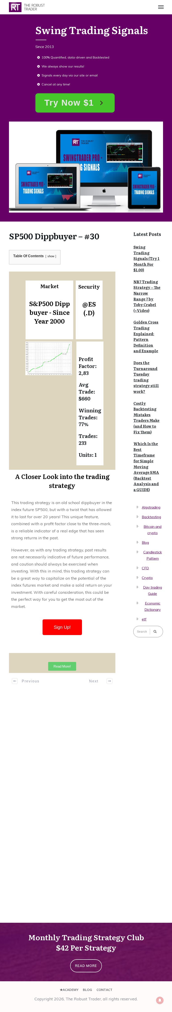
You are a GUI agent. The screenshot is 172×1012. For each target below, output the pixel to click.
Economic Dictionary (152, 606)
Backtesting (151, 517)
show (50, 256)
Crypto (147, 577)
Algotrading (151, 507)
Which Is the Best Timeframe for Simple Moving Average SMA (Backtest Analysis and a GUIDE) (146, 466)
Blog (145, 542)
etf (144, 619)
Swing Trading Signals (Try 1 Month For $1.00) (146, 258)
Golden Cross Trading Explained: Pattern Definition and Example (145, 336)
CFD (145, 568)
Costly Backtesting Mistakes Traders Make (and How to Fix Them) (146, 417)
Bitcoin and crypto (152, 529)
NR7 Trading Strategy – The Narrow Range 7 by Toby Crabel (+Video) (146, 296)
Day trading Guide (152, 590)
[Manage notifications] (159, 1000)
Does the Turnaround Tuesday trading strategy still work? (146, 377)
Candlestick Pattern (152, 555)
